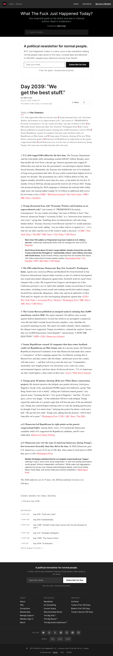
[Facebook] (72, 632)
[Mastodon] (60, 632)
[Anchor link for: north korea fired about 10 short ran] (24, 250)
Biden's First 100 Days (80, 608)
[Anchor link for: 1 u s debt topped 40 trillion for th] (20, 155)
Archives (74, 601)
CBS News (70, 234)
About (76, 4)
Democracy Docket (55, 336)
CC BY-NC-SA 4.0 (75, 648)
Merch (22, 622)
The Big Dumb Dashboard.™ (55, 622)
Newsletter (87, 4)
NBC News (26, 197)
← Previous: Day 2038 (30, 501)
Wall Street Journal (56, 194)
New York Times (74, 194)
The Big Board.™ (50, 619)
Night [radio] (69, 652)
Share (76, 102)
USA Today (59, 234)
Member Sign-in (26, 619)
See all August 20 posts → (32, 548)
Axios (68, 372)
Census (43, 495)
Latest (11, 4)
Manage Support (27, 615)
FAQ (21, 605)
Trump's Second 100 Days (82, 612)
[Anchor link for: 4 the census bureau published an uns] (20, 311)
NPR (85, 194)
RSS (52, 639)
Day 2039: (43, 89)
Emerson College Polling (43, 434)
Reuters (29, 245)
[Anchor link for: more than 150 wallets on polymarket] (24, 240)
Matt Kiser (61, 26)
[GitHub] (78, 632)
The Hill (36, 234)
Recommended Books (53, 612)
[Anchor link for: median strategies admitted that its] (24, 459)
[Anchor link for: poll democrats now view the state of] (20, 442)
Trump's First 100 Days (80, 605)
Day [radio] (62, 652)
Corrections (25, 608)
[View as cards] (84, 102)
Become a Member (103, 4)
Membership (25, 612)
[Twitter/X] (55, 632)
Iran (38, 495)
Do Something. (50, 605)
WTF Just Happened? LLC (47, 648)
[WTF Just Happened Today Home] (4, 4)
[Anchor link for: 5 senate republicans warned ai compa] (20, 344)
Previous (19, 4)
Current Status (50, 608)
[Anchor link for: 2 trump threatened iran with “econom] (20, 206)
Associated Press (73, 258)
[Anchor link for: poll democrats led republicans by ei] (20, 424)
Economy (24, 495)
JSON (68, 639)
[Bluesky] (43, 632)
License (86, 648)
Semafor (36, 197)
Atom (60, 639)
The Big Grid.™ (50, 615)
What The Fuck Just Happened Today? (57, 13)
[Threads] (49, 632)
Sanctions (32, 495)
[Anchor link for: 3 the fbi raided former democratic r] (20, 268)
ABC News (26, 303)
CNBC (43, 194)
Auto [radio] (55, 652)
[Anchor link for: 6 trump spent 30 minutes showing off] (20, 380)
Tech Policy (51, 495)
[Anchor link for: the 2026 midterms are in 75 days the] (20, 479)
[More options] (89, 102)
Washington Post (70, 299)
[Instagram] (66, 632)
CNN (85, 296)
